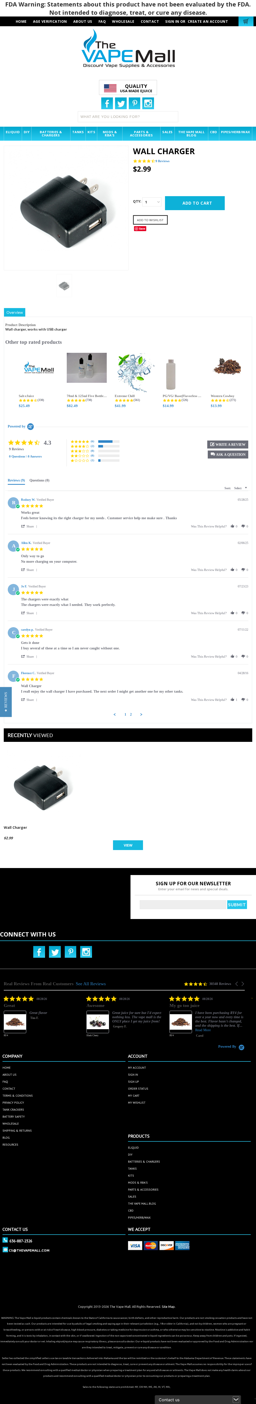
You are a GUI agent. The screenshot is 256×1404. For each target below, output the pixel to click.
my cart (134, 1095)
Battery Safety (13, 1116)
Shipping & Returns (17, 1130)
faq (102, 21)
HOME (21, 21)
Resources (10, 1144)
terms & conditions (17, 1095)
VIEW (128, 845)
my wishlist (137, 1102)
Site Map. (169, 1306)
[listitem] (71, 1019)
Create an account (208, 21)
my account (137, 1067)
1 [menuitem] (125, 714)
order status (138, 1088)
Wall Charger (15, 827)
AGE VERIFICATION (50, 21)
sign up (133, 1081)
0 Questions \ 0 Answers (25, 456)
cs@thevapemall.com (29, 1250)
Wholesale (10, 1123)
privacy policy (13, 1102)
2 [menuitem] (131, 714)
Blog (6, 1137)
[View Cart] (247, 21)
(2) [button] (92, 446)
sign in (133, 1074)
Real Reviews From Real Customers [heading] (39, 984)
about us (82, 21)
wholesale (123, 21)
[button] (228, 455)
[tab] (16, 481)
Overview (14, 312)
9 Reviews (163, 161)
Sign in (172, 21)
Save (142, 228)
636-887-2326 (21, 1240)
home (6, 1067)
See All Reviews (91, 983)
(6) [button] (92, 441)
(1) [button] (92, 460)
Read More (150, 1030)
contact (150, 21)
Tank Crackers (13, 1109)
